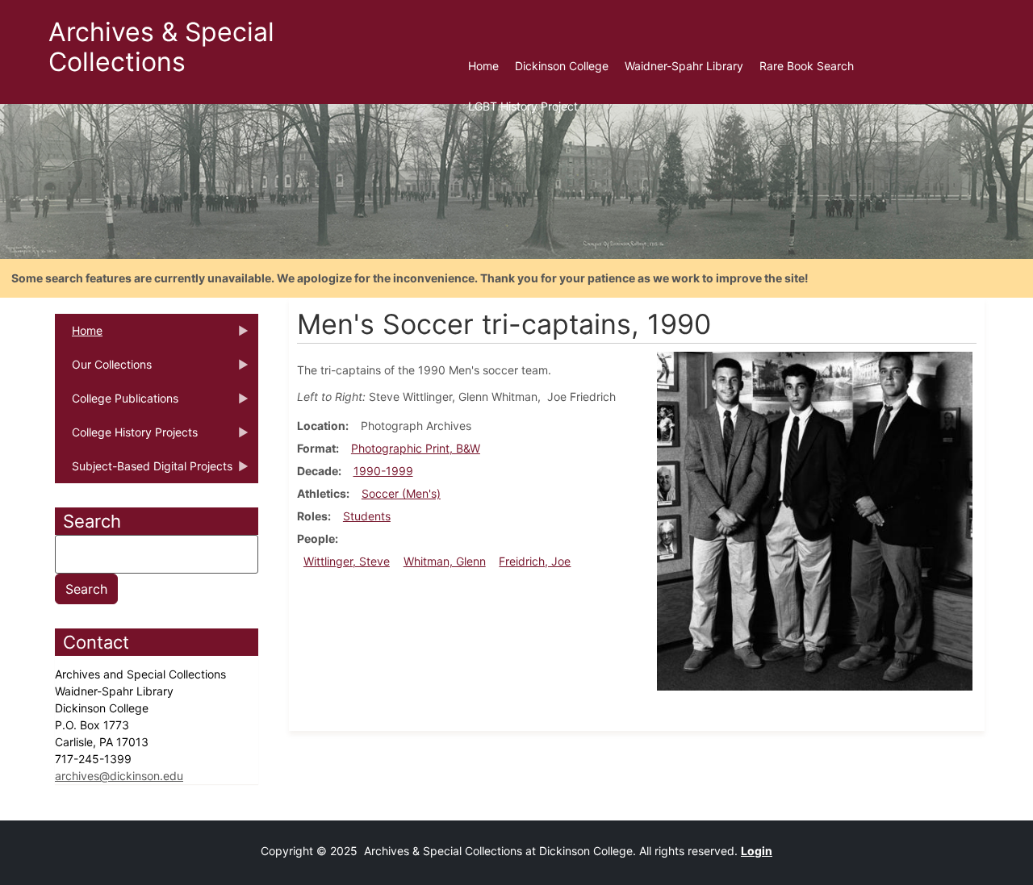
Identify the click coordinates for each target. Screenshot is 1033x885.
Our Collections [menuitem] (103, 369)
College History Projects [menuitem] (126, 437)
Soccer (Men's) (401, 493)
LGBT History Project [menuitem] (523, 106)
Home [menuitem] (483, 66)
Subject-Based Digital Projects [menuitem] (143, 471)
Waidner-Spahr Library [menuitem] (684, 66)
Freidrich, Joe (535, 561)
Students (367, 516)
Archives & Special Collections (161, 46)
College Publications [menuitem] (116, 403)
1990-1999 (383, 471)
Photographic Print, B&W (415, 448)
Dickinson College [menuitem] (562, 66)
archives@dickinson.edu (119, 776)
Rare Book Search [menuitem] (806, 66)
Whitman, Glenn (445, 561)
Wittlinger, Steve (346, 561)
